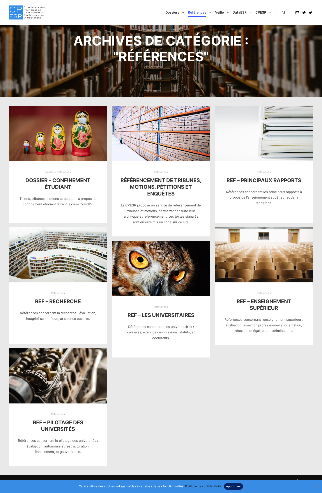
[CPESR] (27, 12)
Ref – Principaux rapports (263, 180)
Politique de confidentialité (203, 486)
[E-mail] (297, 12)
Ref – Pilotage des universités (58, 425)
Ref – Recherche (58, 301)
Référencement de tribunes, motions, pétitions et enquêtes (160, 187)
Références (64, 172)
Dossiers (50, 172)
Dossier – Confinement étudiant (57, 183)
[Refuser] (316, 486)
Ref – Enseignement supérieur (264, 304)
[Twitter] (310, 12)
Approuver (233, 486)
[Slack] (304, 12)
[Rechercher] (284, 12)
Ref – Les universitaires (160, 315)
